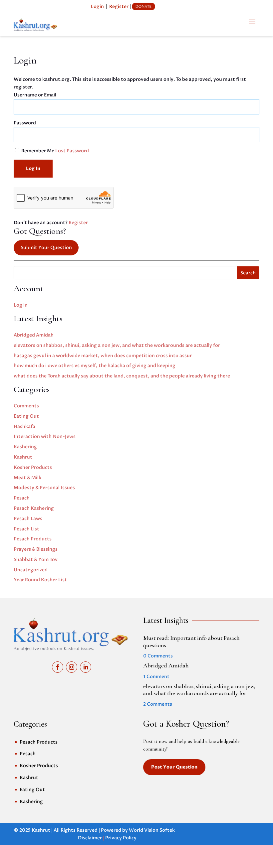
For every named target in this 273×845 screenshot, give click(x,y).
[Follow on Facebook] (57, 667)
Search (248, 273)
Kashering (25, 447)
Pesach (22, 498)
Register (119, 6)
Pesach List (26, 529)
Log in (21, 305)
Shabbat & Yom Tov (36, 559)
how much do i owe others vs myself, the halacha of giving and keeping (94, 365)
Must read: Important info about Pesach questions (191, 641)
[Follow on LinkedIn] (85, 667)
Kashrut (23, 457)
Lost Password (72, 151)
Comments (26, 406)
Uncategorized (31, 570)
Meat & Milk (27, 478)
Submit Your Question (46, 247)
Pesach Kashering (34, 508)
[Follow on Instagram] (71, 667)
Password (25, 123)
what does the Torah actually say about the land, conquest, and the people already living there (122, 376)
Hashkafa (24, 426)
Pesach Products (33, 539)
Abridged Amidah (34, 335)
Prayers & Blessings (36, 549)
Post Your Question (174, 767)
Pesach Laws (28, 518)
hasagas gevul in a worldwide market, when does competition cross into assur (103, 355)
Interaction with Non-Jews (45, 436)
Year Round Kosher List (40, 580)
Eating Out (26, 416)
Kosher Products (33, 467)
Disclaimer (90, 838)
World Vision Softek (152, 830)
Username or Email (35, 95)
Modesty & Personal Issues (44, 488)
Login (97, 6)
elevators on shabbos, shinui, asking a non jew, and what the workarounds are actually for (117, 345)
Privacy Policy (120, 838)
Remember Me (37, 151)
